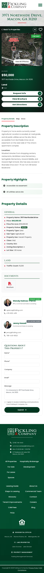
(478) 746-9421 (18, 443)
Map (18, 119)
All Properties (11, 461)
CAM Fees (12, 507)
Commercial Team (33, 491)
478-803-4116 (11, 313)
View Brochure (19, 99)
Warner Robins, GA (20, 537)
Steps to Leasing (12, 491)
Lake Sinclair (27, 547)
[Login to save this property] (40, 29)
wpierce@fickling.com (14, 310)
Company (8, 369)
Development (29, 467)
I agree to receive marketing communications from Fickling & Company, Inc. (23, 403)
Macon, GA (8, 537)
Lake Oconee (17, 547)
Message (7, 386)
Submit (21, 410)
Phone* (7, 361)
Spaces (11, 477)
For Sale (11, 467)
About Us (33, 486)
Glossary (12, 497)
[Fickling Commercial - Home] (14, 5)
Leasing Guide (12, 486)
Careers (33, 502)
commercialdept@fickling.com (23, 446)
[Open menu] (40, 5)
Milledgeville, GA (34, 537)
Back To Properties (12, 29)
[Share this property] (35, 29)
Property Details (8, 119)
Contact (33, 497)
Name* (7, 353)
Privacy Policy (33, 568)
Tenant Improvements (12, 502)
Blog (33, 507)
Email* (6, 378)
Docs (23, 119)
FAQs (12, 513)
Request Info (19, 93)
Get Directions (19, 104)
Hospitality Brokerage (29, 461)
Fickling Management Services (22, 557)
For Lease (11, 472)
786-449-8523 (12, 336)
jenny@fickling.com (13, 332)
